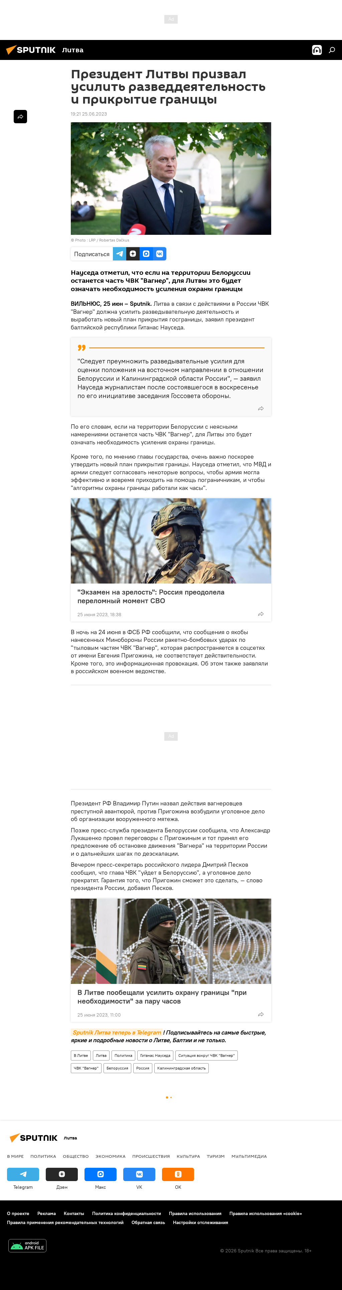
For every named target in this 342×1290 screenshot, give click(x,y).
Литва (101, 1055)
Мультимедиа (249, 1156)
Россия (142, 1068)
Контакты (74, 1213)
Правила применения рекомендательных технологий (65, 1222)
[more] (261, 408)
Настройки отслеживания (200, 1222)
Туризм (216, 1156)
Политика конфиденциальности (126, 1213)
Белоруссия (117, 1068)
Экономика (111, 1156)
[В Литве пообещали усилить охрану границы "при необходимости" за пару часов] (171, 941)
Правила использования (195, 1213)
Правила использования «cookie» (265, 1213)
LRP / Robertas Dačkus (109, 239)
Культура (188, 1156)
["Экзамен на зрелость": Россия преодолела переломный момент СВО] (171, 541)
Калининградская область (181, 1068)
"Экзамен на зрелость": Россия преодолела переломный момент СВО (150, 596)
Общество (76, 1156)
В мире (15, 1156)
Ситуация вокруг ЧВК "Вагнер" (206, 1055)
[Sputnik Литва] (32, 56)
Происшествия (151, 1156)
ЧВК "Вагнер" (86, 1068)
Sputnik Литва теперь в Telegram (116, 1032)
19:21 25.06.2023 (89, 114)
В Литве (81, 1055)
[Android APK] (27, 1246)
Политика (123, 1055)
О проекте (18, 1213)
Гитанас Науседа (155, 1055)
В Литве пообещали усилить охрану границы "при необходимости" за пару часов (162, 996)
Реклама (46, 1213)
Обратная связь (148, 1222)
